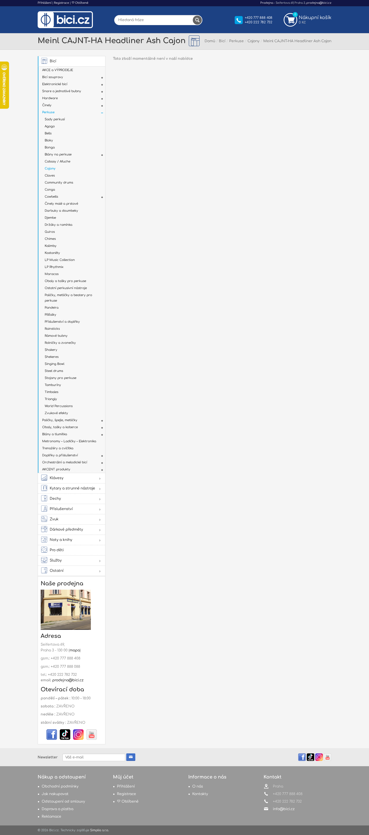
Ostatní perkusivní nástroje (66, 288)
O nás (197, 786)
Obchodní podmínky (60, 786)
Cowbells (51, 196)
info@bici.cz (284, 809)
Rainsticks (52, 328)
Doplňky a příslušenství (60, 455)
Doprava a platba (57, 809)
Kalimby (50, 246)
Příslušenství (61, 509)
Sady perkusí (55, 119)
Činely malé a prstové (61, 203)
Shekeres (51, 357)
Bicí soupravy (52, 77)
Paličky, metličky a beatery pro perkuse (68, 297)
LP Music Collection (60, 260)
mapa (75, 650)
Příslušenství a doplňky (62, 321)
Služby (56, 560)
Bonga (50, 147)
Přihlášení (44, 3)
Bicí (53, 61)
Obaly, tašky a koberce (60, 427)
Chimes (50, 239)
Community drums (59, 182)
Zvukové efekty (56, 413)
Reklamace (51, 816)
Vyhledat (197, 20)
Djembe (50, 217)
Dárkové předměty (66, 529)
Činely (46, 105)
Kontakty (200, 794)
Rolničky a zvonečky (60, 343)
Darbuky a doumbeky (61, 210)
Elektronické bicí (54, 84)
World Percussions (59, 406)
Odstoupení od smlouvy (63, 801)
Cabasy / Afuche (57, 161)
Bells (48, 133)
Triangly (51, 399)
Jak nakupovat (55, 794)
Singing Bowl (54, 364)
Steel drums (54, 371)
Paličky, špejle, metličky (59, 420)
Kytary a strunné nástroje (72, 488)
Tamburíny (53, 385)
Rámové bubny (56, 336)
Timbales (51, 392)
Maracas (51, 274)
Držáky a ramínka (58, 225)
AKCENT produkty (56, 469)
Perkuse (48, 112)
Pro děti (57, 550)
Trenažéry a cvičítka (57, 448)
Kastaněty (52, 253)
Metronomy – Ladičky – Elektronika (69, 441)
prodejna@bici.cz (318, 3)
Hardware (50, 98)
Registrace (61, 3)
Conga (50, 189)
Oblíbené (81, 3)
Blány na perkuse (58, 154)
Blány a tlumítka (54, 434)
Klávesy (57, 478)
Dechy (55, 498)
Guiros (50, 232)
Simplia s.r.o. (99, 830)
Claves (50, 175)
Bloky (49, 140)
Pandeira (51, 307)
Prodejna (266, 3)
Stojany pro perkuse (60, 378)
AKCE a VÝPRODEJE (57, 70)
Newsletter (48, 757)
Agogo (50, 126)
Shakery (51, 350)
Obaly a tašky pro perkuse (65, 281)
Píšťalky (50, 314)
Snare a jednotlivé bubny (61, 91)
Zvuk (54, 519)
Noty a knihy (61, 540)
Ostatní (57, 571)
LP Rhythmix (54, 267)
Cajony (50, 168)
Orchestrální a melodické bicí (64, 462)
